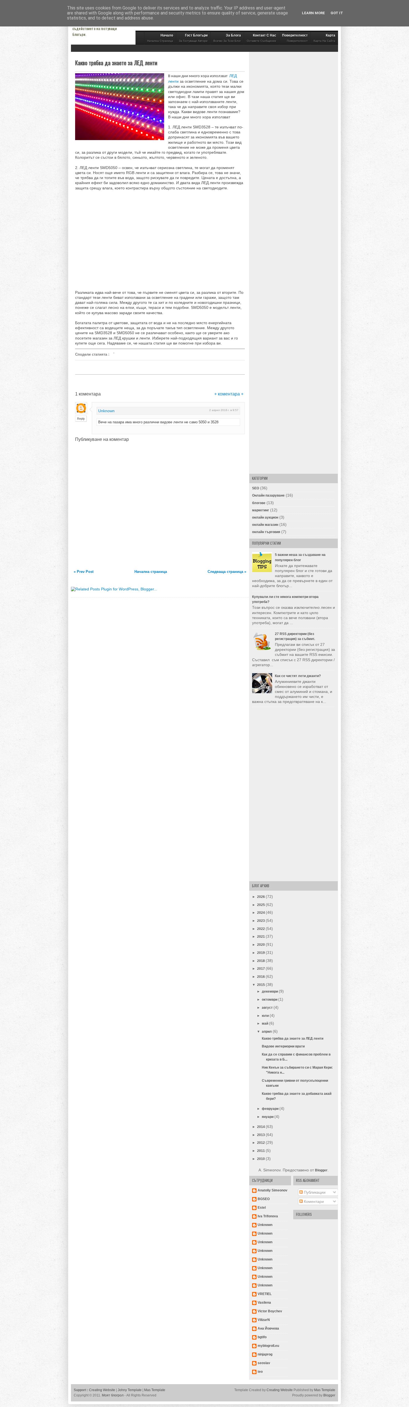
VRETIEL (265, 1294)
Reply (81, 418)
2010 (261, 1159)
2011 (261, 1151)
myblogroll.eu (268, 1346)
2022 (261, 929)
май (265, 1023)
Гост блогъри (193, 37)
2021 (261, 937)
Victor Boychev (270, 1311)
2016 (261, 977)
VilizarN (264, 1320)
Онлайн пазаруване (268, 495)
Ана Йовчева (268, 1328)
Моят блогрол (113, 1395)
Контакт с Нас (261, 37)
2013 (261, 1135)
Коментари (313, 1201)
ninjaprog (265, 1354)
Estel (262, 1208)
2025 (261, 905)
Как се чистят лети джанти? (298, 676)
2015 (261, 985)
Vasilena (264, 1303)
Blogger (321, 1170)
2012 (261, 1143)
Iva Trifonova (268, 1216)
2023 (261, 921)
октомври (270, 999)
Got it (337, 13)
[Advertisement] (122, 240)
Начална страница (150, 572)
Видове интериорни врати (283, 1046)
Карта (324, 37)
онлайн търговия (266, 532)
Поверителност (295, 37)
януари (268, 1117)
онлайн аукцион (265, 517)
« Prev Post (83, 572)
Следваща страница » (227, 572)
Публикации (314, 1192)
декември (270, 991)
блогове (258, 503)
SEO (255, 488)
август (268, 1008)
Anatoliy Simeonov (272, 1190)
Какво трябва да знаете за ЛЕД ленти (116, 62)
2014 (261, 1127)
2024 (261, 913)
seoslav (264, 1363)
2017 (261, 969)
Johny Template (130, 1390)
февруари (270, 1109)
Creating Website (102, 1390)
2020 (261, 945)
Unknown (106, 411)
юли (266, 1016)
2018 (261, 961)
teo (260, 1372)
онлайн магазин (265, 525)
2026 (261, 897)
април (267, 1032)
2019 (261, 953)
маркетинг (260, 510)
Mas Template (154, 1390)
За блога (227, 37)
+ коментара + (228, 394)
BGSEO (264, 1199)
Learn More (313, 13)
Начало (160, 37)
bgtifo (262, 1337)
